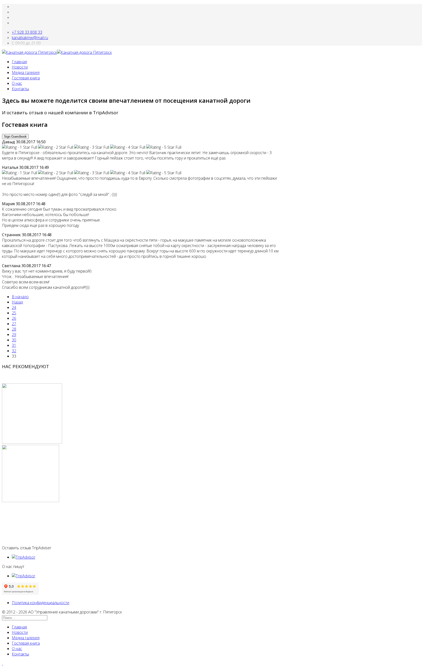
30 (14, 340)
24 (14, 307)
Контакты (20, 88)
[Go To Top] (2, 663)
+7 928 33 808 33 (27, 32)
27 (14, 323)
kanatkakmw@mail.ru (30, 37)
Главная (19, 61)
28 (14, 329)
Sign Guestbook (15, 136)
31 (14, 345)
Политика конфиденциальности (40, 602)
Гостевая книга (26, 78)
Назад (17, 302)
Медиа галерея (26, 72)
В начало (20, 296)
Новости (20, 67)
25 (14, 313)
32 (14, 350)
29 (14, 334)
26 (14, 318)
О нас (17, 83)
